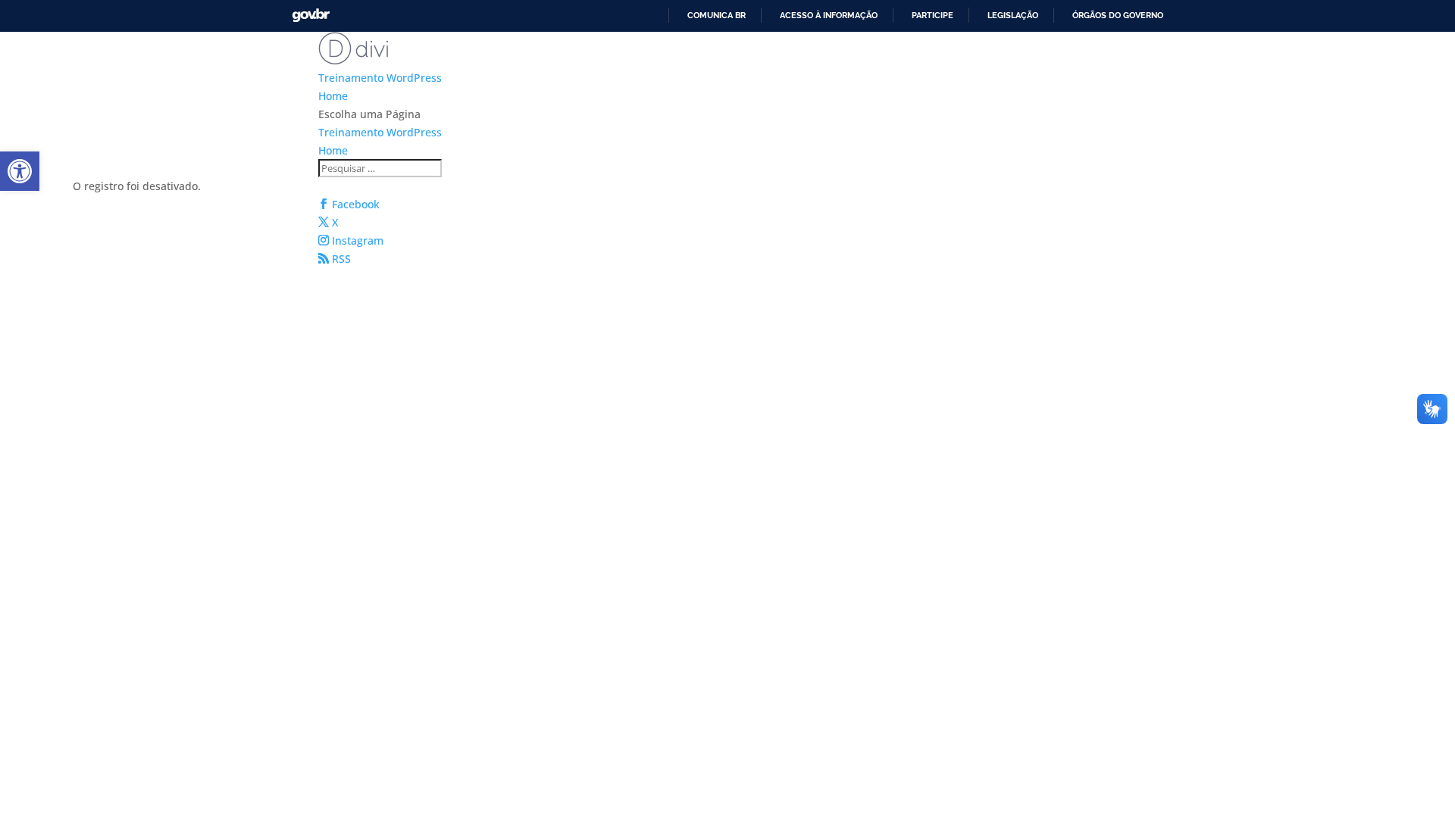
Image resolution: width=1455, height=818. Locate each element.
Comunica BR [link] (716, 15)
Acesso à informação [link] (829, 15)
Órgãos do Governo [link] (1117, 15)
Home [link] (333, 96)
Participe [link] (932, 15)
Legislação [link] (1012, 15)
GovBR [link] (311, 15)
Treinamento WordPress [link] (380, 77)
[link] (19, 171)
